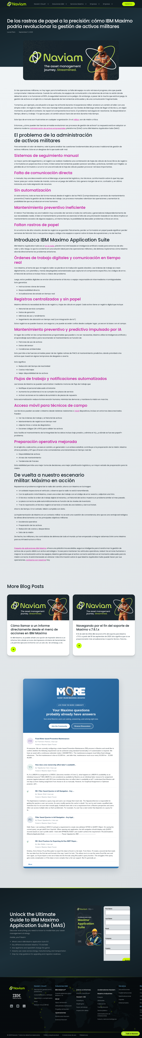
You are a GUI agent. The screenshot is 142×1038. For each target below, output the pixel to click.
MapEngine (80, 1004)
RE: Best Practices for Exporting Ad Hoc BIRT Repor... (56, 841)
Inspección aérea (82, 1010)
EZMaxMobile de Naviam (63, 1006)
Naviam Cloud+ (40, 986)
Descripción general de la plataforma (42, 990)
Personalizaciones (125, 996)
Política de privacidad (51, 1035)
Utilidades (101, 1000)
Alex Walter (41, 844)
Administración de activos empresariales (48, 128)
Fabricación (102, 1004)
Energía (100, 997)
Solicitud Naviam (61, 1020)
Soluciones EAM (61, 986)
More (30, 864)
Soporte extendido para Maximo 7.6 (63, 994)
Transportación (103, 1007)
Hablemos (128, 4)
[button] (40, 4)
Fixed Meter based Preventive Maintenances (52, 739)
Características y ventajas (43, 995)
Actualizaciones (124, 989)
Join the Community (59, 726)
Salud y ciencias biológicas (107, 1019)
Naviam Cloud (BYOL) (41, 1005)
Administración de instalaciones (104, 1015)
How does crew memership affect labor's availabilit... (55, 765)
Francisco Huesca (43, 741)
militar (76, 119)
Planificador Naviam (62, 1016)
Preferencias (84, 1035)
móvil (77, 411)
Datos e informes (83, 990)
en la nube (49, 246)
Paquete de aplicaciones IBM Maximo (30, 548)
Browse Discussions (82, 726)
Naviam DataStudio (83, 993)
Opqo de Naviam (61, 1002)
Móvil (35, 1001)
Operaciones (60, 1013)
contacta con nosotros (36, 560)
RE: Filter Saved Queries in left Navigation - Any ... (54, 791)
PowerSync (80, 1000)
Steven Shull (41, 794)
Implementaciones (125, 993)
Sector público (102, 1010)
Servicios (122, 986)
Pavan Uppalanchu (44, 820)
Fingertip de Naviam (62, 1009)
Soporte (121, 999)
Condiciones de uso (69, 1035)
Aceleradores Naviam (106, 990)
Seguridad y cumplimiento (43, 998)
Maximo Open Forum (49, 744)
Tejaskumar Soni (43, 768)
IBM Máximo (60, 990)
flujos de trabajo (82, 1007)
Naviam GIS (81, 997)
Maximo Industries (105, 993)
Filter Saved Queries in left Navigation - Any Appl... (54, 817)
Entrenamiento (124, 1003)
